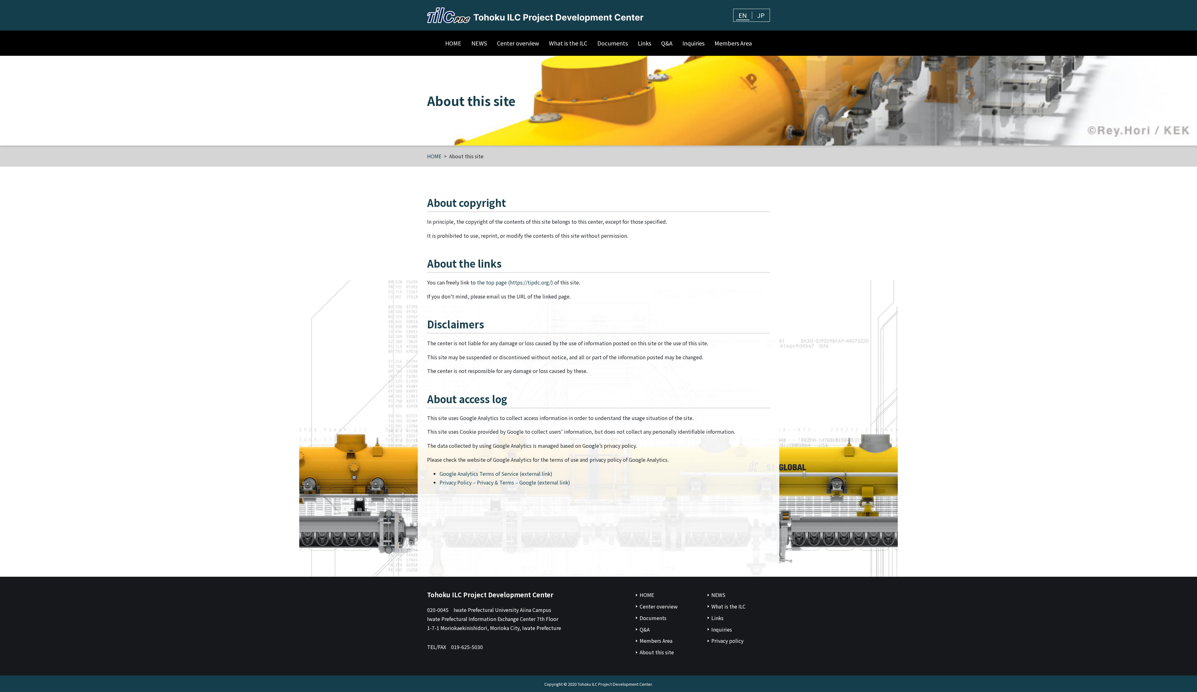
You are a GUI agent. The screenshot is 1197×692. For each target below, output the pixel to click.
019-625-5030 (467, 647)
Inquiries (693, 43)
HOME (453, 43)
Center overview (518, 43)
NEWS (479, 43)
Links (644, 43)
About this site (657, 652)
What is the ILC (568, 43)
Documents (612, 43)
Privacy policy (727, 640)
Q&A (666, 43)
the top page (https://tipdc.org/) (515, 282)
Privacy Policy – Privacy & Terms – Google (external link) (505, 482)
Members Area (733, 43)
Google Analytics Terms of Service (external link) (496, 473)
